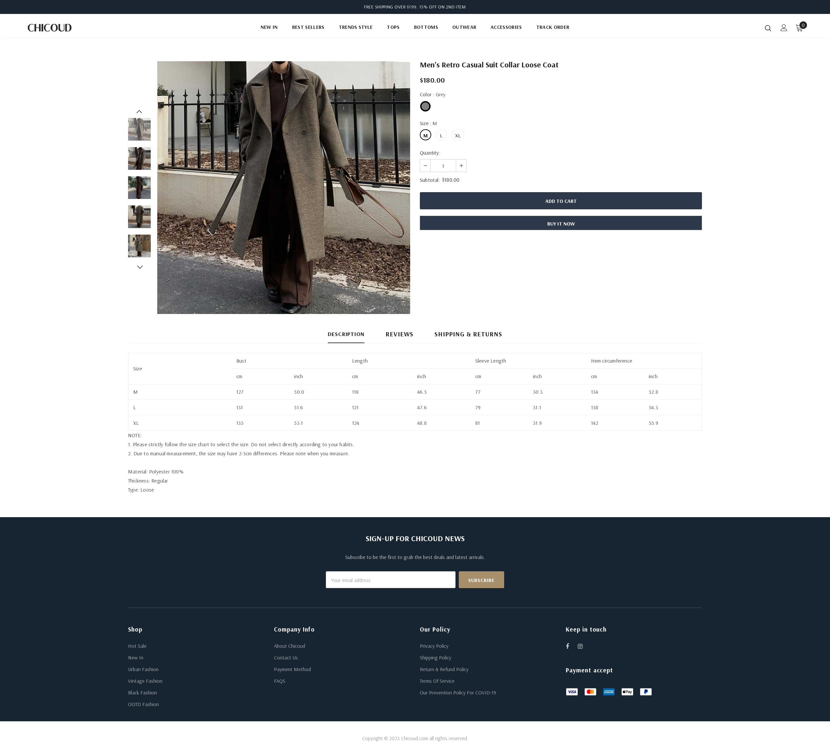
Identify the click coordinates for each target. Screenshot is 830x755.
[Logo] (64, 27)
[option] (283, 187)
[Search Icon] (768, 28)
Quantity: (430, 152)
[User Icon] (784, 27)
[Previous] (139, 111)
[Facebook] (571, 646)
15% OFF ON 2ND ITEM (442, 7)
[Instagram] (583, 646)
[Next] (139, 267)
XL (458, 135)
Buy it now (561, 223)
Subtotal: (430, 180)
